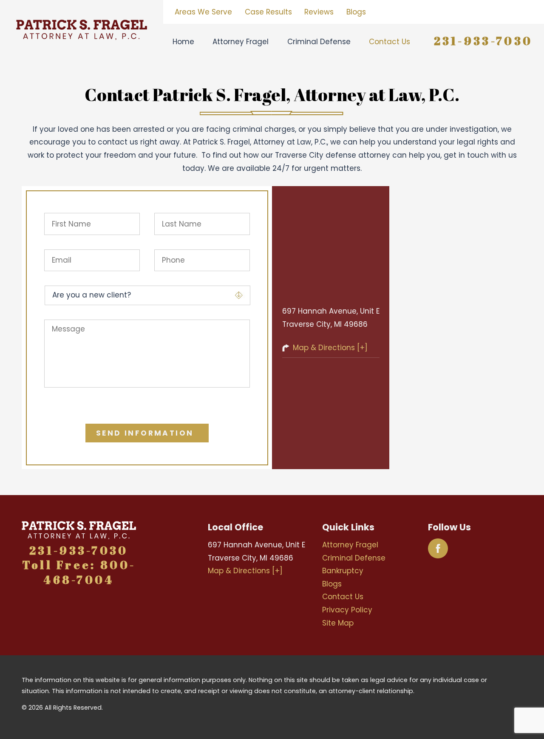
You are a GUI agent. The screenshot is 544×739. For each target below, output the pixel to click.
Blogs (356, 12)
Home (183, 42)
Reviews (319, 12)
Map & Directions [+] (330, 347)
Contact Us (389, 42)
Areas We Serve (203, 12)
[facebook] (438, 548)
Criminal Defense (319, 42)
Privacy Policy (347, 610)
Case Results (268, 12)
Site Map (338, 623)
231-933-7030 (483, 40)
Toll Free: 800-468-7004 (79, 572)
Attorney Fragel (240, 42)
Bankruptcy (342, 571)
